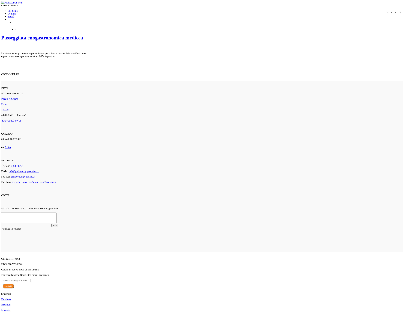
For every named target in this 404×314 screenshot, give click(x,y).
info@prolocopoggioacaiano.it (24, 171)
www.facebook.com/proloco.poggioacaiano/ (34, 182)
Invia (55, 225)
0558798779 (17, 166)
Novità (11, 16)
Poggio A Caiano (9, 99)
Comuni (12, 13)
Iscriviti (8, 286)
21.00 (8, 147)
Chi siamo (13, 10)
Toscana (5, 109)
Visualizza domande (11, 228)
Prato (3, 104)
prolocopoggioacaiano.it (23, 176)
